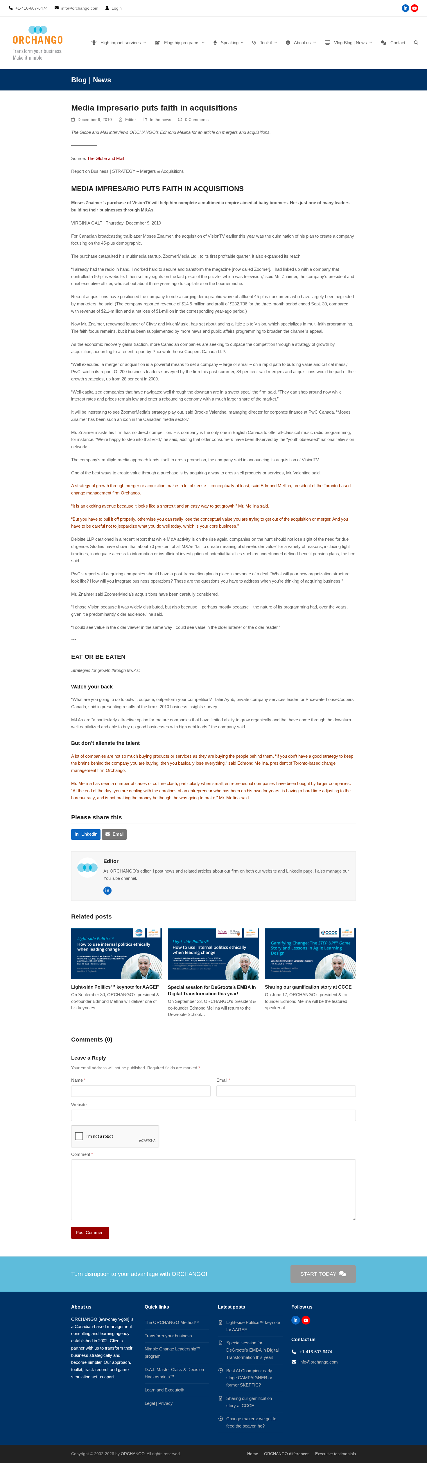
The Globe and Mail (105, 158)
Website (79, 1104)
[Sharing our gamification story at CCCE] (310, 953)
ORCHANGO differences (286, 1453)
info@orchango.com (318, 1361)
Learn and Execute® (164, 1389)
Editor (130, 119)
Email (223, 1080)
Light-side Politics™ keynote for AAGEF (115, 986)
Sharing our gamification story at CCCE (308, 986)
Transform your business (168, 1335)
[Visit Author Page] (87, 867)
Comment (82, 1154)
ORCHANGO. (133, 1453)
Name (78, 1080)
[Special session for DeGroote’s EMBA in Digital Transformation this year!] (213, 953)
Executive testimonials (335, 1453)
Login (117, 8)
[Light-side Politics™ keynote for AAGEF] (116, 953)
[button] (416, 42)
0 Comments (197, 119)
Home (252, 1453)
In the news (160, 119)
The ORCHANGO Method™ (172, 1322)
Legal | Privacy (159, 1403)
